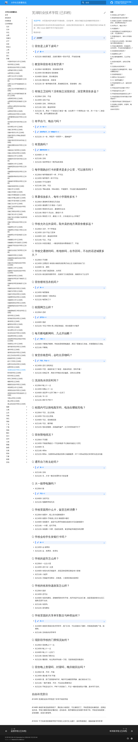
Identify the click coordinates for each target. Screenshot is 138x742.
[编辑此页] (105, 12)
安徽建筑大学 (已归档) (15, 239)
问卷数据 (8, 21)
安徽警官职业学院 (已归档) (17, 297)
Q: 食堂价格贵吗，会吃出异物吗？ (120, 62)
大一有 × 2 (43, 127)
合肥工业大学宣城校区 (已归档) (17, 80)
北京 (7, 26)
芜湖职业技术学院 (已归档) (17, 370)
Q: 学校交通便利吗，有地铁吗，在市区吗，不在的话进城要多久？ (121, 47)
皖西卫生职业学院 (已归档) (17, 364)
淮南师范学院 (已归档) (15, 336)
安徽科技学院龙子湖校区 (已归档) (17, 279)
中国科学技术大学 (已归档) (17, 61)
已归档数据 (9, 24)
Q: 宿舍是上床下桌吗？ (118, 15)
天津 (7, 29)
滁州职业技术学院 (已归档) (17, 352)
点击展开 (39, 38)
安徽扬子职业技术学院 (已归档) (17, 246)
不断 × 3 (42, 339)
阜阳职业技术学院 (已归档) (17, 390)
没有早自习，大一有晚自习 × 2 (49, 132)
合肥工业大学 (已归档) (15, 76)
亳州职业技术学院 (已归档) (17, 67)
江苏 (7, 53)
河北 (7, 32)
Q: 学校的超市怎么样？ (118, 91)
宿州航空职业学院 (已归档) (17, 318)
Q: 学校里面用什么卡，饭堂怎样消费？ (121, 84)
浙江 (7, 56)
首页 (6, 15)
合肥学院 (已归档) (14, 73)
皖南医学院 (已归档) (14, 358)
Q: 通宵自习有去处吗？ (118, 77)
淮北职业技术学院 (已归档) (17, 333)
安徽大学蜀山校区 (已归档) (17, 198)
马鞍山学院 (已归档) (14, 398)
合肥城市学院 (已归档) (15, 70)
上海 (7, 50)
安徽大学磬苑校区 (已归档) (17, 195)
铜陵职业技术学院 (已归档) (17, 384)
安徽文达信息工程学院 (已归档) (17, 251)
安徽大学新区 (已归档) (15, 192)
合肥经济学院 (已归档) (15, 111)
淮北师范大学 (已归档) (15, 330)
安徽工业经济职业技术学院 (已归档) (17, 207)
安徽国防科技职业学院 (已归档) (17, 172)
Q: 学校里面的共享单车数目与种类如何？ (121, 97)
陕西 (7, 447)
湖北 (7, 418)
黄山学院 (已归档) (14, 401)
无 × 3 (41, 621)
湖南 (7, 421)
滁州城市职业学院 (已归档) (17, 346)
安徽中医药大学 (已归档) (16, 132)
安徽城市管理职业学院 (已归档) (17, 182)
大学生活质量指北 (11, 12)
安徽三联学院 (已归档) (15, 129)
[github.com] (128, 738)
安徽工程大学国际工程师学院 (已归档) (17, 218)
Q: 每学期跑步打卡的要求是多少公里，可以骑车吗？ (121, 32)
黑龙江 (8, 47)
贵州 (7, 439)
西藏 (7, 445)
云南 (7, 442)
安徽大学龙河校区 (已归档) (17, 201)
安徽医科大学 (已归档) (15, 164)
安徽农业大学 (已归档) (15, 156)
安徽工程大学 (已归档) (15, 214)
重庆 (7, 433)
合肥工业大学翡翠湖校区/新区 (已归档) (17, 94)
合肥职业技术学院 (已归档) (17, 114)
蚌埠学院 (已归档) (14, 376)
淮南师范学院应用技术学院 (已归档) (17, 340)
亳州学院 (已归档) (14, 64)
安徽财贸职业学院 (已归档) (17, 303)
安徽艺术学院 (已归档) (15, 291)
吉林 (7, 44)
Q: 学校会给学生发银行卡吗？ (120, 88)
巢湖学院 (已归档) (14, 321)
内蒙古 (8, 38)
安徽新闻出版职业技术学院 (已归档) (17, 259)
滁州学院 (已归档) (14, 349)
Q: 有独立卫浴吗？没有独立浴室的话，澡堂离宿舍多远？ (121, 22)
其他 (7, 462)
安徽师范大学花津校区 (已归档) (17, 236)
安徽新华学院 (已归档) (15, 255)
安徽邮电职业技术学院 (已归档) (17, 307)
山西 (7, 35)
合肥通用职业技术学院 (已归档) (17, 118)
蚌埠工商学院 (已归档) (15, 378)
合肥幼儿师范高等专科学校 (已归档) (17, 107)
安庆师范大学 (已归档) (15, 127)
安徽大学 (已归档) (14, 189)
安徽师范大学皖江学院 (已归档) (17, 231)
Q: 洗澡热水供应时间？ (118, 66)
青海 (7, 453)
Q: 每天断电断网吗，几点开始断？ (120, 58)
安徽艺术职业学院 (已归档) (17, 294)
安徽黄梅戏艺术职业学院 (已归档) (17, 311)
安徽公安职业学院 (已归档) (17, 153)
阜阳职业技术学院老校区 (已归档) (17, 394)
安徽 (7, 58)
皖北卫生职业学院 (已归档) (17, 355)
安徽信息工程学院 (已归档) (17, 150)
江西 (7, 410)
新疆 (7, 459)
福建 (7, 407)
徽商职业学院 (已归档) (15, 324)
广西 (7, 427)
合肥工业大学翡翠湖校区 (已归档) (17, 90)
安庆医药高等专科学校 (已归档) (17, 123)
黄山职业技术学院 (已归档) (17, 404)
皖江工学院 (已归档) (14, 361)
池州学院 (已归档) (14, 327)
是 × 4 (41, 51)
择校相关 (8, 18)
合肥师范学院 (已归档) (15, 98)
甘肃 (7, 450)
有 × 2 (41, 287)
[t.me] (131, 738)
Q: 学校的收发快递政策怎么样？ (121, 94)
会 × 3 (41, 542)
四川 (7, 436)
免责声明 (37, 21)
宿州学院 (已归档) (14, 315)
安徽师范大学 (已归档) (15, 227)
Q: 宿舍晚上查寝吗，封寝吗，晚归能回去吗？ (121, 105)
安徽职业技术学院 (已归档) (17, 288)
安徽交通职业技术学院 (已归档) (17, 146)
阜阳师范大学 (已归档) (15, 387)
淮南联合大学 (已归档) (15, 344)
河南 (7, 415)
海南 (7, 430)
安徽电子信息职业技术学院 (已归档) (17, 272)
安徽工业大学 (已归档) (15, 203)
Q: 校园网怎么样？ (116, 54)
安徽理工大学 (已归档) (15, 268)
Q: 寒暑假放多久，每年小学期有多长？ (121, 37)
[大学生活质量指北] (6, 2)
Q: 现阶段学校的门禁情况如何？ (121, 101)
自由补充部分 (114, 109)
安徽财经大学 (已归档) (15, 300)
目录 (111, 12)
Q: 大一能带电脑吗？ (117, 80)
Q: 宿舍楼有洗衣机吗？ (118, 51)
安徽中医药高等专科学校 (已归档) (17, 141)
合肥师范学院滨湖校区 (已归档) (17, 102)
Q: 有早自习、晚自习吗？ (118, 25)
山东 (7, 413)
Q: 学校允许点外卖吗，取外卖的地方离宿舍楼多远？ (121, 42)
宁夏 (7, 456)
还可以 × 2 (43, 317)
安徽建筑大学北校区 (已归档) (17, 242)
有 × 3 (41, 467)
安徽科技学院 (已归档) (15, 275)
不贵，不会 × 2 (44, 360)
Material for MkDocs (18, 739)
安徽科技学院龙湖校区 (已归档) (17, 284)
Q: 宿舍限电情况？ (116, 74)
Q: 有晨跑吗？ (115, 28)
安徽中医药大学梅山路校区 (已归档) (17, 136)
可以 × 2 (42, 493)
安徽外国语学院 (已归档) (16, 186)
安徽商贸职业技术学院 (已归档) (17, 167)
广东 (7, 424)
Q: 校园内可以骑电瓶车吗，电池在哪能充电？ (121, 70)
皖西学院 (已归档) (14, 367)
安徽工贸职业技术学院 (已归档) (17, 223)
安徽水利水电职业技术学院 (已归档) (17, 264)
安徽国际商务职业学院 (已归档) (17, 177)
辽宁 (7, 41)
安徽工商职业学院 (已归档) (17, 211)
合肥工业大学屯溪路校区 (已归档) (17, 85)
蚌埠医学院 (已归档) (14, 373)
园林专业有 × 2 (44, 150)
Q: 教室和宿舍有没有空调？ (119, 18)
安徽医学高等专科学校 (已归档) (17, 160)
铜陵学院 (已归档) (14, 381)
